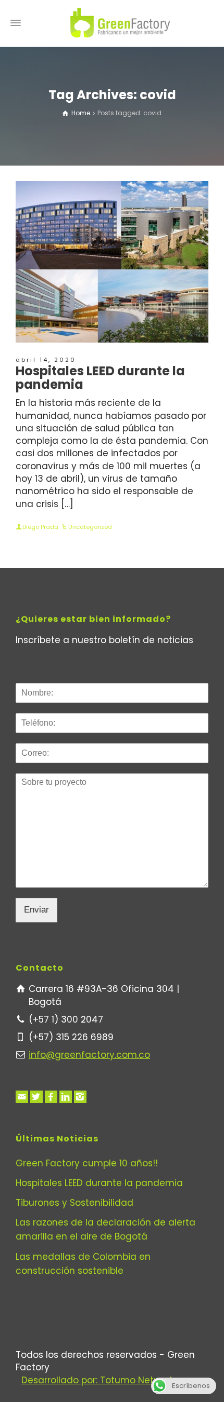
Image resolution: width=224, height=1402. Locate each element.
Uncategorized (90, 527)
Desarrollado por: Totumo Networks (100, 1380)
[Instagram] (80, 1097)
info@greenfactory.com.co (89, 1055)
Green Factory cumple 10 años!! (87, 1163)
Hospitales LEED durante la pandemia (100, 377)
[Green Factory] (120, 23)
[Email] (22, 1097)
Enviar (36, 910)
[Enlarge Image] (112, 262)
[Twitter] (36, 1097)
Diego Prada (40, 527)
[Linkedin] (65, 1097)
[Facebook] (51, 1097)
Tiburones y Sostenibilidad (74, 1202)
